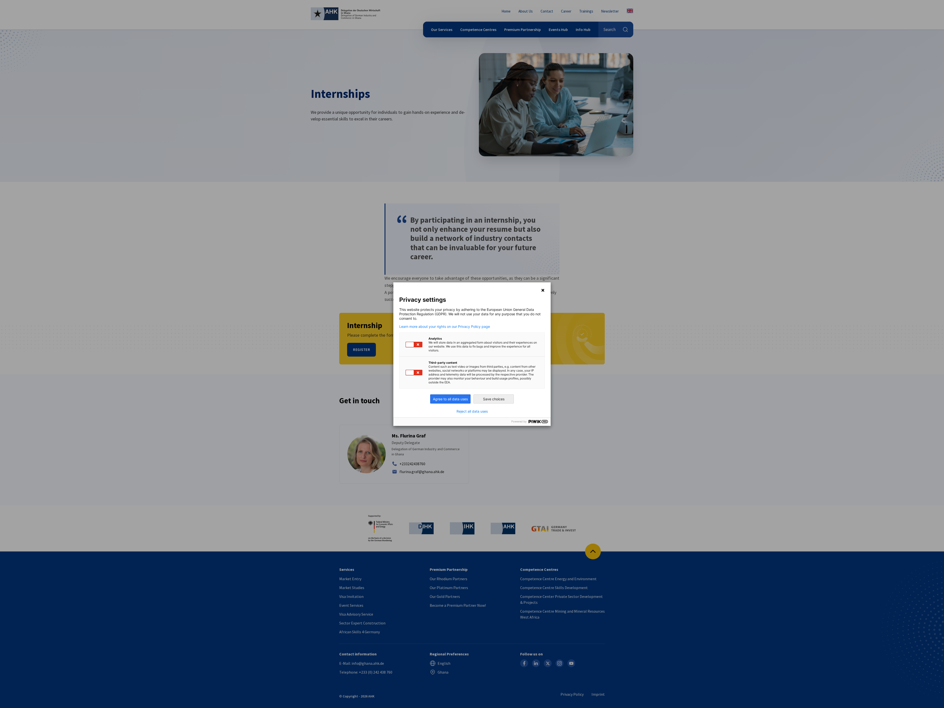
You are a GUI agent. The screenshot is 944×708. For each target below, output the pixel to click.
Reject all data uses (472, 411)
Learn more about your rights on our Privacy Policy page (444, 327)
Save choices (493, 399)
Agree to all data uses (450, 399)
